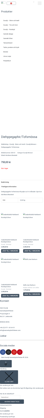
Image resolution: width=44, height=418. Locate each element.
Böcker (5, 52)
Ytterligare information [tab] (8, 186)
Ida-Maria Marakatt (11, 155)
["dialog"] (22, 392)
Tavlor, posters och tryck (11, 47)
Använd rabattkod (12, 401)
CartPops (11, 416)
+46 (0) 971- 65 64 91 (7, 327)
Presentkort (7, 61)
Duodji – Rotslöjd (9, 29)
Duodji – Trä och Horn (10, 25)
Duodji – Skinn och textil (11, 20)
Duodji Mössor (31, 144)
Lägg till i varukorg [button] (10, 251)
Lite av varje (7, 56)
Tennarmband (7, 43)
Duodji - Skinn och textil (17, 144)
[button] (33, 2)
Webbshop (4, 144)
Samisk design (8, 34)
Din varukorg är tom (6, 414)
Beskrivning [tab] (5, 182)
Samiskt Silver (8, 38)
